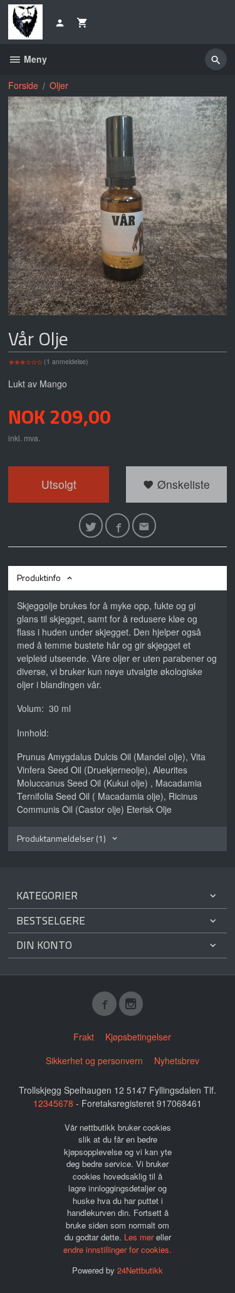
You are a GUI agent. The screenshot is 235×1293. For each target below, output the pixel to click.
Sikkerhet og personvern (94, 1060)
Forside (23, 85)
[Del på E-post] (144, 525)
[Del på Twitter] (91, 525)
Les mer (140, 1237)
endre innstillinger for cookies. (117, 1249)
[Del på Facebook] (117, 525)
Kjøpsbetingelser (138, 1036)
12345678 (53, 1103)
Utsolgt (58, 484)
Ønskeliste (182, 484)
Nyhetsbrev (176, 1060)
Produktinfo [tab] (39, 577)
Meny (34, 59)
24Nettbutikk (140, 1270)
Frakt (83, 1036)
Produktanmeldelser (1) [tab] (61, 838)
